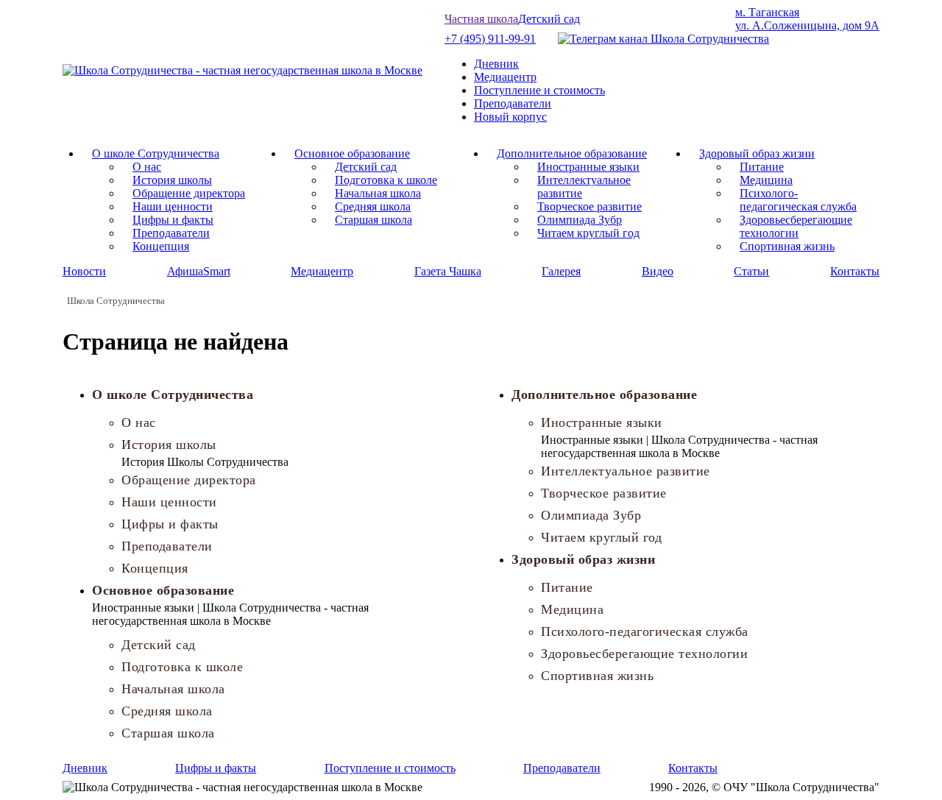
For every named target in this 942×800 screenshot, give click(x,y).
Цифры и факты (172, 219)
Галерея (561, 271)
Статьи (751, 271)
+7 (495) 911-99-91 (490, 38)
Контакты (854, 271)
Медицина (766, 180)
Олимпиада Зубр (579, 219)
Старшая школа (373, 219)
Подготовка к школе (386, 180)
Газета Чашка (447, 271)
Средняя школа (373, 206)
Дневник (496, 63)
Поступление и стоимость (539, 90)
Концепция (160, 246)
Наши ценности (172, 206)
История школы (172, 180)
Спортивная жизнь (787, 246)
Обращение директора (188, 193)
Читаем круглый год (588, 233)
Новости (84, 271)
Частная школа (481, 19)
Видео (657, 271)
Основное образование (352, 153)
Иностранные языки (588, 166)
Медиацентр (505, 77)
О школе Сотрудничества (155, 153)
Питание (762, 166)
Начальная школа (378, 193)
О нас (146, 166)
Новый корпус (510, 116)
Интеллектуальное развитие (625, 471)
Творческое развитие (589, 206)
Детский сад (549, 19)
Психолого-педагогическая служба (798, 200)
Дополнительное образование (572, 153)
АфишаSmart (198, 271)
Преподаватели (512, 103)
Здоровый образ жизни (757, 153)
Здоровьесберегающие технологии (796, 226)
